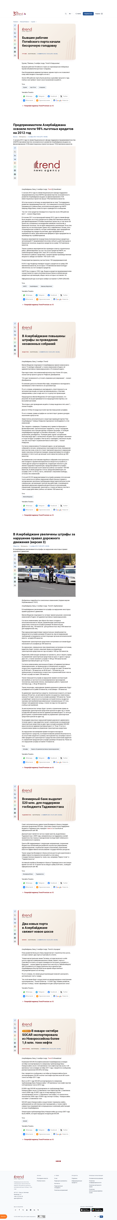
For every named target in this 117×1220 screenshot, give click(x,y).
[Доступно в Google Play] (97, 1210)
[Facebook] (19, 1209)
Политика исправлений (60, 1190)
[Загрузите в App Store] (85, 1210)
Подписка (74, 1178)
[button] (15, 25)
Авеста (49, 828)
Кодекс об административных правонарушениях (45, 749)
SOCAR (25, 1121)
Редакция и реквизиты (60, 1181)
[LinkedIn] (34, 1209)
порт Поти (33, 87)
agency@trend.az (18, 1198)
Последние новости (42, 1178)
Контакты (57, 1183)
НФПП (25, 286)
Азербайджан (34, 286)
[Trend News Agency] (19, 1177)
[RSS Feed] (38, 1209)
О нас (55, 1178)
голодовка (42, 87)
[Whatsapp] (15, 1209)
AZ (98, 1216)
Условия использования (96, 1178)
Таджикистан (40, 874)
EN (95, 1216)
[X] (23, 1209)
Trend (50, 189)
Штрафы (25, 749)
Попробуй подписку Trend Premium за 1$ (39, 106)
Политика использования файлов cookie (95, 1191)
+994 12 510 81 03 (18, 1196)
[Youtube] (26, 1209)
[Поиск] (65, 13)
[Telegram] (30, 1209)
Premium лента (41, 1181)
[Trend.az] (19, 14)
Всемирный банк (28, 874)
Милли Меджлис (27, 496)
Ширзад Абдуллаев (46, 286)
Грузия (25, 87)
